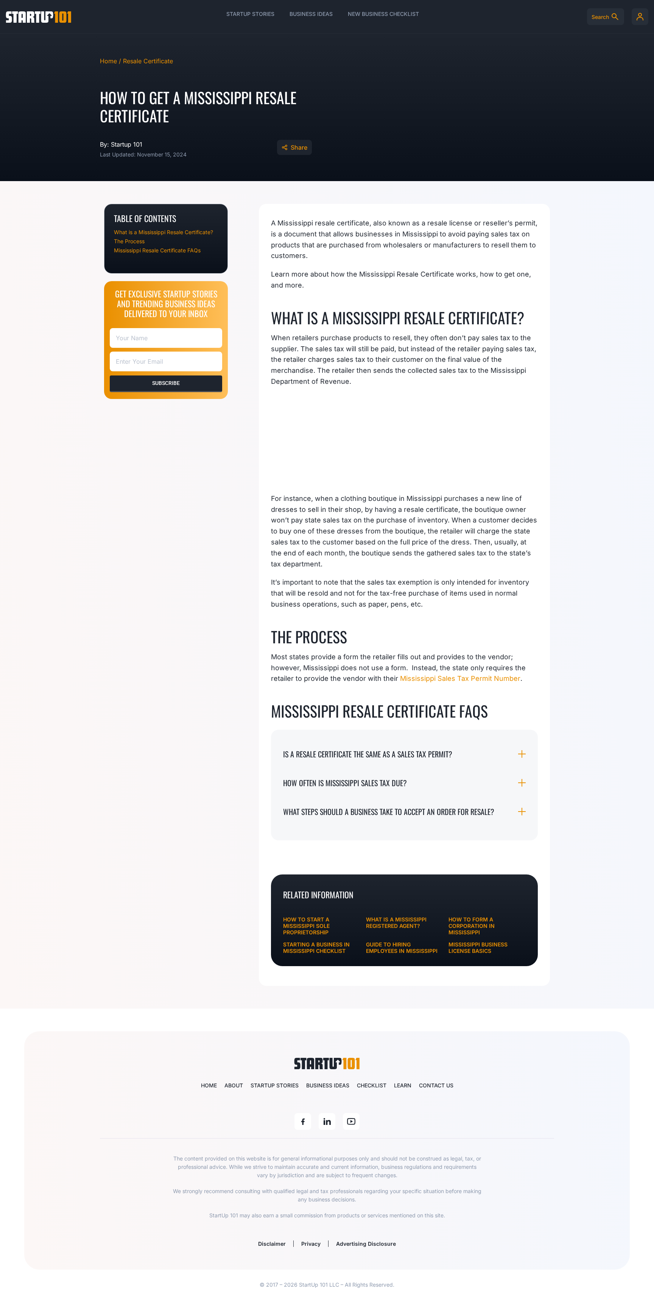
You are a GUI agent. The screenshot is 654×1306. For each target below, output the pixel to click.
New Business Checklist (383, 14)
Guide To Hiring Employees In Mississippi (402, 947)
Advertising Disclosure (366, 1243)
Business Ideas (311, 14)
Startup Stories (250, 14)
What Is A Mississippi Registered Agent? (396, 922)
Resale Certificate (148, 61)
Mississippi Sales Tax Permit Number (460, 678)
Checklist (371, 1085)
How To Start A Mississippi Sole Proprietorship (306, 925)
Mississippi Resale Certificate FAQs (157, 250)
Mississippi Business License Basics (478, 947)
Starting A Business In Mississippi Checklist (316, 947)
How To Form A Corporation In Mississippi (471, 925)
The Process (129, 241)
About (233, 1085)
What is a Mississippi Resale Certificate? (163, 232)
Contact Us (436, 1085)
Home (209, 1085)
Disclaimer (272, 1243)
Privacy (311, 1243)
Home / (111, 61)
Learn (402, 1085)
